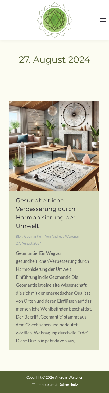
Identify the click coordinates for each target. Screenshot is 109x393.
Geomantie (32, 236)
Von (62, 236)
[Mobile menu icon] (102, 20)
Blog (19, 236)
